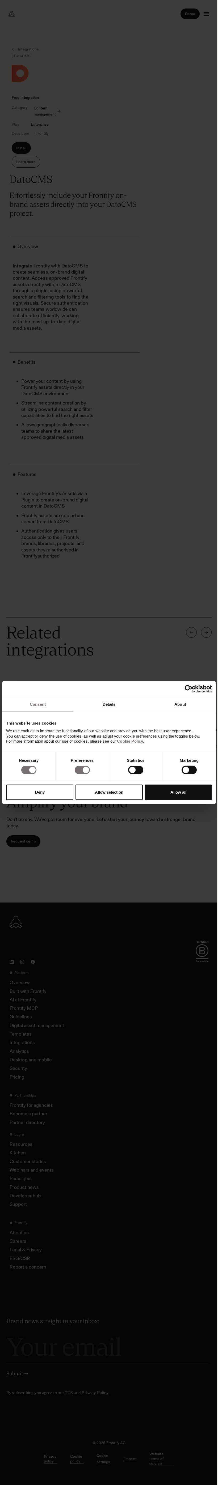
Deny (40, 792)
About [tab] (180, 704)
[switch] (82, 770)
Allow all (178, 792)
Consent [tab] (38, 704)
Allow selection (109, 792)
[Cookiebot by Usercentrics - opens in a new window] (188, 689)
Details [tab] (109, 704)
